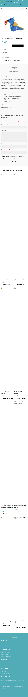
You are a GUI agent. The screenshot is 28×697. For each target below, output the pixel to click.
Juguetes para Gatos (16, 60)
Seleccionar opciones (8, 398)
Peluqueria (3, 663)
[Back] (2, 8)
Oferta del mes (4, 644)
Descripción (14, 68)
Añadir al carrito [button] (6, 284)
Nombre (3, 143)
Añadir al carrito (17, 45)
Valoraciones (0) (14, 72)
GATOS (9, 60)
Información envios (5, 646)
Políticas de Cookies (5, 652)
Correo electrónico (5, 149)
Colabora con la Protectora (6, 665)
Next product (26, 8)
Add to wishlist (6, 49)
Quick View (12, 179)
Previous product (22, 8)
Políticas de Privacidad (5, 654)
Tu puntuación (4, 124)
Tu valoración (4, 130)
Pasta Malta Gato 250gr (6, 621)
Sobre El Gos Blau (4, 671)
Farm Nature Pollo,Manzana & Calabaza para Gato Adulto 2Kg (7, 507)
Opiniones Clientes (5, 673)
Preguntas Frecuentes (5, 656)
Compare (5, 52)
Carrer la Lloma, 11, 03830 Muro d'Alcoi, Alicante (12, 686)
